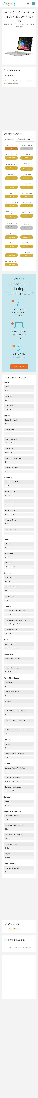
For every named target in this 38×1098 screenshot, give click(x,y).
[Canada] (28, 4)
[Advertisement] (19, 109)
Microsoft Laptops (14, 929)
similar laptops (13, 83)
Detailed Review (24, 139)
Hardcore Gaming (11, 145)
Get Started (19, 367)
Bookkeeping (11, 175)
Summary (11, 139)
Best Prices (11, 76)
